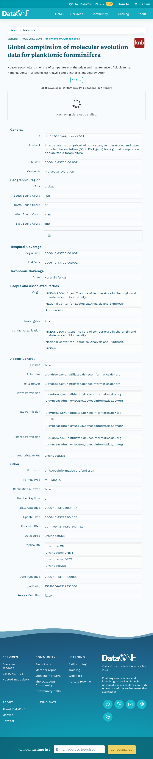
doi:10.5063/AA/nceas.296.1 (62, 38)
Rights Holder (31, 383)
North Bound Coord (27, 205)
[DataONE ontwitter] (108, 704)
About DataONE (14, 709)
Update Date (31, 517)
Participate (43, 664)
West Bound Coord (27, 214)
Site (37, 186)
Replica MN (32, 545)
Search (14, 30)
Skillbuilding (77, 664)
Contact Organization (26, 330)
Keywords (33, 171)
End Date (34, 262)
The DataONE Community (45, 683)
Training (74, 670)
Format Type (31, 479)
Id (39, 136)
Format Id (33, 470)
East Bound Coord (28, 223)
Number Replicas (28, 498)
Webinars (75, 675)
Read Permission (29, 411)
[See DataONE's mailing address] (108, 717)
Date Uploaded (30, 507)
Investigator (32, 321)
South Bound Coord (27, 195)
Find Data (48, 702)
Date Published (30, 576)
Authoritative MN (28, 455)
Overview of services (10, 666)
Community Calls (48, 691)
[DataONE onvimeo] (119, 704)
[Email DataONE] (130, 704)
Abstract (34, 145)
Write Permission (28, 393)
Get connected (121, 749)
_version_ (33, 586)
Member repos (45, 670)
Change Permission (27, 437)
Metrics (7, 715)
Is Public (34, 365)
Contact (8, 721)
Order (36, 277)
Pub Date (34, 162)
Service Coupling (28, 595)
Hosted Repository (16, 679)
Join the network (48, 675)
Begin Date (32, 253)
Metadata (29, 30)
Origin (36, 292)
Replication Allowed (26, 489)
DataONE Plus (12, 673)
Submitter (33, 374)
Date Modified (30, 526)
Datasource (32, 535)
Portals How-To (79, 681)
